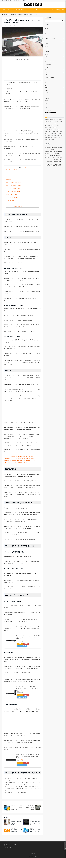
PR (45, 33)
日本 (46, 135)
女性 (49, 133)
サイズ (61, 121)
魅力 (56, 139)
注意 (55, 135)
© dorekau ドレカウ (33, 856)
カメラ (44, 9)
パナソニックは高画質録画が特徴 (14, 188)
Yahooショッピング (22, 645)
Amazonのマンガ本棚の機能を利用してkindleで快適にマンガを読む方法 (53, 160)
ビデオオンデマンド (49, 62)
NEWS (46, 28)
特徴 (62, 135)
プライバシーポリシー (8, 847)
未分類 (46, 93)
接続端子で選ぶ (8, 179)
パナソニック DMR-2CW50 (13, 197)
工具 (46, 85)
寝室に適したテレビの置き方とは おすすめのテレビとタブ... (16, 823)
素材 (49, 137)
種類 (46, 137)
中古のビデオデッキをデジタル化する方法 (13, 182)
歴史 (52, 135)
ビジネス (53, 129)
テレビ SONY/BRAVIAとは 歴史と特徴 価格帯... (16, 830)
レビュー (47, 74)
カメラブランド (14, 9)
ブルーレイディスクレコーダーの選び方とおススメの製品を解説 (19, 458)
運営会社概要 (6, 845)
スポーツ (47, 51)
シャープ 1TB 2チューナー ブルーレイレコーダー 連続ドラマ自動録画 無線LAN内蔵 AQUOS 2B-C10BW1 (27, 756)
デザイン (50, 127)
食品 (46, 103)
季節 (46, 80)
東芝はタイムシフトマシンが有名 (14, 191)
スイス (55, 123)
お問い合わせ (6, 848)
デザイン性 (55, 127)
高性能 (53, 139)
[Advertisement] (22, 71)
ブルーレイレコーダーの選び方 (11, 169)
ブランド (58, 129)
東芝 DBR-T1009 (11, 200)
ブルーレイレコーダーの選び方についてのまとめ (14, 206)
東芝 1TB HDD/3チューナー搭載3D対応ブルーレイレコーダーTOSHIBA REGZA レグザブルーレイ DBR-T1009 (28, 688)
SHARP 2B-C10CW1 (11, 202)
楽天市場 (26, 643)
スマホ (29, 9)
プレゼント (47, 67)
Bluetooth (47, 119)
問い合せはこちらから (60, 10)
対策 (52, 133)
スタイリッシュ (47, 125)
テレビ (11, 25)
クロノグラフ (52, 121)
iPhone (51, 119)
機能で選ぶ (8, 176)
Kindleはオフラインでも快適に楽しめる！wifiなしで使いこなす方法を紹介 (53, 156)
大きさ (46, 133)
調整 (59, 137)
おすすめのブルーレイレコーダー (11, 194)
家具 (46, 82)
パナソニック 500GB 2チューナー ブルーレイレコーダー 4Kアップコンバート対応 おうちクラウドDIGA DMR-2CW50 (28, 637)
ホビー (46, 69)
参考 (57, 131)
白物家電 (47, 98)
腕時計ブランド (6, 9)
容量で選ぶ (8, 172)
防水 (49, 139)
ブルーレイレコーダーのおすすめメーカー (13, 185)
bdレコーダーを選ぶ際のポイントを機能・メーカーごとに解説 (18, 456)
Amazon (20, 643)
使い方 (50, 131)
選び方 (46, 139)
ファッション (48, 64)
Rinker (21, 691)
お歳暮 (46, 43)
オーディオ (47, 41)
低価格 (46, 131)
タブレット (47, 56)
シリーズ (46, 123)
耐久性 (52, 137)
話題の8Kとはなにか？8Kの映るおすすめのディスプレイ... (35, 831)
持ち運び (56, 133)
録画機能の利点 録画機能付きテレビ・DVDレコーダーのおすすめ (19, 460)
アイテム (55, 119)
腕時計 (37, 9)
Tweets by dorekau (49, 111)
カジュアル (47, 121)
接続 (60, 133)
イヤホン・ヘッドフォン (50, 38)
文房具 (46, 87)
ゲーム (46, 49)
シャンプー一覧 (21, 9)
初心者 (54, 131)
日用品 (46, 90)
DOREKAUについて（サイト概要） (10, 844)
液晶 (58, 135)
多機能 (60, 131)
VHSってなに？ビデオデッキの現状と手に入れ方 (15, 462)
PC (52, 9)
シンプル (51, 123)
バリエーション (47, 129)
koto (14, 25)
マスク (46, 72)
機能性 (49, 135)
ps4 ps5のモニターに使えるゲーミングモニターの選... (35, 823)
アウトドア (47, 36)
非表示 (24, 167)
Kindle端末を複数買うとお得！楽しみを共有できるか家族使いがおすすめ (53, 164)
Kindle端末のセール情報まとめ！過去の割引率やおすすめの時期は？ (53, 152)
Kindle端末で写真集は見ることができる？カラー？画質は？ (53, 148)
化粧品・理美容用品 (49, 77)
